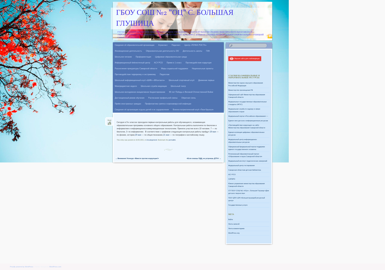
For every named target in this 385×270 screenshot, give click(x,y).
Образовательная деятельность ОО (162, 51)
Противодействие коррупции (198, 63)
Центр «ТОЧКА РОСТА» (195, 45)
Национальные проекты (202, 68)
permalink (172, 140)
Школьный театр (178, 86)
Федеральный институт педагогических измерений (247, 161)
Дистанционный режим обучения (129, 98)
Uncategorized (151, 140)
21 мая (166, 135)
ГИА (208, 51)
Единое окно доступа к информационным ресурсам (248, 121)
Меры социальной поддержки (174, 68)
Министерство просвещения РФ (240, 90)
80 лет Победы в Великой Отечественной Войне (191, 92)
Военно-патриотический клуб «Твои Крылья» (193, 109)
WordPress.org (233, 233)
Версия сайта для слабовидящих (247, 58)
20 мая (138, 135)
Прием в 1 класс (174, 63)
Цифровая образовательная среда (171, 57)
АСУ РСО (158, 63)
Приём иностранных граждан (128, 104)
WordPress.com (55, 267)
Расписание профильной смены (162, 98)
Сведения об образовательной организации (134, 45)
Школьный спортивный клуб (181, 80)
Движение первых (206, 80)
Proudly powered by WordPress (21, 267)
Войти (230, 219)
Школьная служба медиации (154, 86)
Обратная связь (188, 98)
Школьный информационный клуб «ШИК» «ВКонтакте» (140, 80)
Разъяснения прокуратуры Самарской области (136, 68)
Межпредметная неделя (126, 86)
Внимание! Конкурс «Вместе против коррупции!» (137, 158)
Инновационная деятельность (128, 51)
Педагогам (164, 74)
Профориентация (143, 57)
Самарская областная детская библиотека (244, 170)
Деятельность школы (192, 51)
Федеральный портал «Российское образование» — (248, 116)
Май (109, 121)
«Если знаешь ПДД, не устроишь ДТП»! (204, 158)
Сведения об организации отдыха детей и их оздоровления (142, 109)
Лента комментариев (236, 228)
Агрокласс (163, 45)
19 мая (213, 132)
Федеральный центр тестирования (241, 165)
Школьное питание (123, 57)
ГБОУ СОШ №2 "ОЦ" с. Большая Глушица (174, 18)
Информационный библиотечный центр (132, 63)
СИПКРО (231, 179)
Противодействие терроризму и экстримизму (135, 74)
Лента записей (233, 224)
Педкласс (176, 45)
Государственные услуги (237, 205)
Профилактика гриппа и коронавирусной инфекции (168, 104)
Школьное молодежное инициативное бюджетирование (140, 92)
